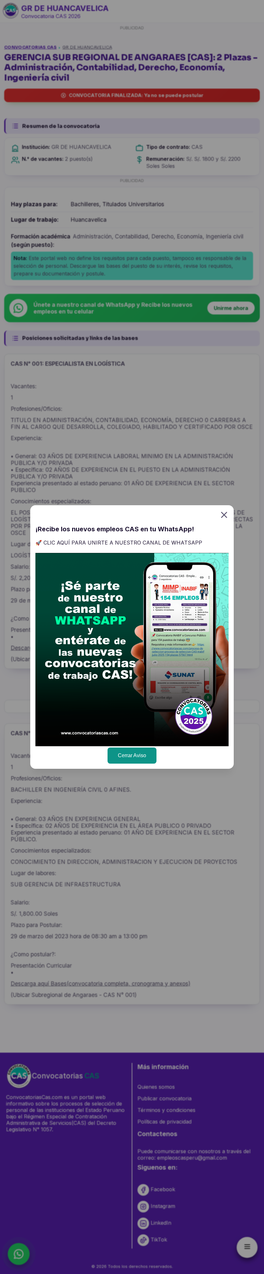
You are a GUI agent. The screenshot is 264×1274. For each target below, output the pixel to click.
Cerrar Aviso (132, 755)
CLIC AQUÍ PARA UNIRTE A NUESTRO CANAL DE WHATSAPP (122, 542)
